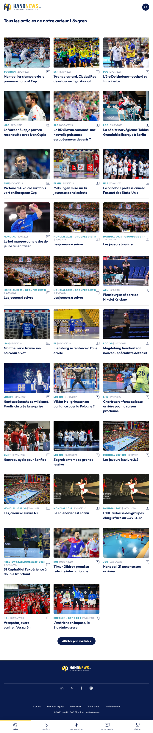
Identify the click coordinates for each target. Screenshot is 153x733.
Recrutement (76, 706)
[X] (71, 688)
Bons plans (93, 706)
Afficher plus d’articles (76, 641)
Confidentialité (112, 706)
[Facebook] (81, 688)
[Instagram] (91, 688)
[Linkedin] (61, 688)
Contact (37, 706)
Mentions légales (55, 706)
